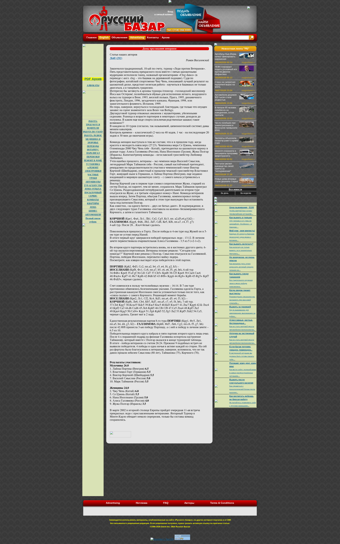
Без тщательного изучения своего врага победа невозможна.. (241, 283)
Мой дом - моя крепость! (242, 231)
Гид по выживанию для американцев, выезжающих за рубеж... (242, 313)
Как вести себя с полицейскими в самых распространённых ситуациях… (242, 373)
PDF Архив (93, 79)
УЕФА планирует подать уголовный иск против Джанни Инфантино (226, 71)
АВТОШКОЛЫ (93, 181)
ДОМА (93, 207)
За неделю (245, 193)
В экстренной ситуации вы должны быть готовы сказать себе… (241, 356)
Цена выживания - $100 (241, 207)
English (104, 37)
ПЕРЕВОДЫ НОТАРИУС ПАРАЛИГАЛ (93, 149)
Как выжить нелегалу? (241, 244)
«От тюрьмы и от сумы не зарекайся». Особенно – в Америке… (240, 224)
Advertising (137, 37)
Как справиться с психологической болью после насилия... (242, 389)
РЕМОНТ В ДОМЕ (93, 160)
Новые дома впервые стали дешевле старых (226, 180)
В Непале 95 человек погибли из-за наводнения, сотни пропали (225, 111)
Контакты (153, 37)
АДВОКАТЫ (93, 85)
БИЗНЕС (93, 210)
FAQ (165, 502)
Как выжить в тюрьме (240, 217)
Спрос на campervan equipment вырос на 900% (225, 84)
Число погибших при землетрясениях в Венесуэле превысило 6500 (226, 127)
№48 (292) (116, 58)
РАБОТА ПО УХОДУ (93, 131)
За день (224, 193)
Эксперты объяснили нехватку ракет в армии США (226, 140)
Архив (166, 37)
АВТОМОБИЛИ (93, 214)
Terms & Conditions (222, 502)
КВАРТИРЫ (93, 203)
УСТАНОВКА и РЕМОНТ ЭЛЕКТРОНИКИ (93, 167)
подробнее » (248, 62)
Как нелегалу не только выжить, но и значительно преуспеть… (240, 250)
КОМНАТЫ (93, 199)
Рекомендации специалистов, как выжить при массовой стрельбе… (242, 300)
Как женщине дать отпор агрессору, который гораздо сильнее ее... (241, 267)
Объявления (119, 37)
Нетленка (141, 502)
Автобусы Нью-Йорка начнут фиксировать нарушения (225, 56)
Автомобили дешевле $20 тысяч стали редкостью (226, 97)
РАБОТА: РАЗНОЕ (93, 135)
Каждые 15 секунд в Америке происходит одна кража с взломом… (241, 237)
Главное (91, 37)
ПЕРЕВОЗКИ (93, 156)
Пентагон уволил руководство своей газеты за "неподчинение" (224, 167)
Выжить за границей (240, 307)
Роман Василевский (197, 60)
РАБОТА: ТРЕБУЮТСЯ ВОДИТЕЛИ (93, 124)
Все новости (235, 189)
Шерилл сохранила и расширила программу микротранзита (226, 153)
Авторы (189, 502)
